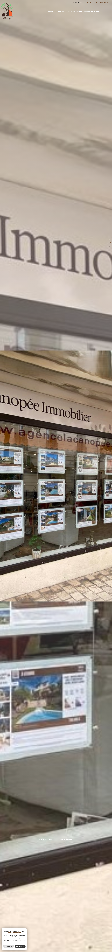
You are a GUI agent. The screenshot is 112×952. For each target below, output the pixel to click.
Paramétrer (8, 946)
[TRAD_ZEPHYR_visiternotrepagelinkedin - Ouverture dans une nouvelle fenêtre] (90, 3)
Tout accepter (20, 946)
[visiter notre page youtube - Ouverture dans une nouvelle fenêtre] (96, 3)
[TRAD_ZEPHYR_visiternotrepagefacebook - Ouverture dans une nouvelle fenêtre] (87, 3)
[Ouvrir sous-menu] (55, 12)
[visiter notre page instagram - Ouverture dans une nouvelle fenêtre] (93, 3)
